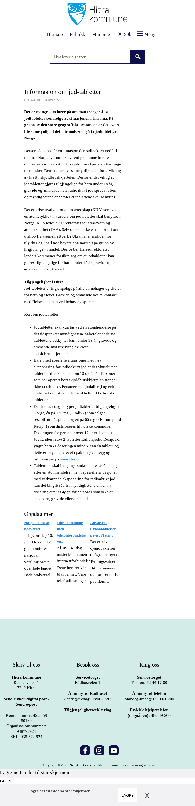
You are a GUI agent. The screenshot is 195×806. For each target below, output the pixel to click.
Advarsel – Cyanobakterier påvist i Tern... (103, 529)
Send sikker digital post (25, 699)
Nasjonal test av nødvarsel (37, 526)
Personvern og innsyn (138, 765)
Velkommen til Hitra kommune (97, 14)
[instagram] (99, 749)
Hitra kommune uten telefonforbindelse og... (71, 532)
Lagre (127, 795)
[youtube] (114, 749)
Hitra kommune (26, 677)
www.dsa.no (70, 459)
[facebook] (85, 749)
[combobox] (97, 57)
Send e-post (26, 704)
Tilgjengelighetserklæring (87, 710)
